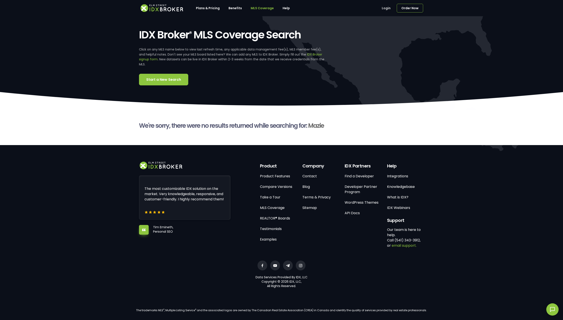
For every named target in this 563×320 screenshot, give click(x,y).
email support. (404, 245)
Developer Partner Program (361, 189)
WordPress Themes (361, 202)
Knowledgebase (401, 186)
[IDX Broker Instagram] (300, 265)
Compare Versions (276, 186)
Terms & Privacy (316, 197)
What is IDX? (397, 197)
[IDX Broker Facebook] (262, 265)
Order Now (410, 8)
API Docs (352, 213)
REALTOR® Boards (275, 218)
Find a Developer (359, 176)
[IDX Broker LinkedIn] (288, 265)
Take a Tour (270, 197)
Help (286, 8)
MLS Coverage (262, 8)
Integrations (397, 176)
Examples (268, 239)
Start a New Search (163, 79)
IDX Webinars (398, 207)
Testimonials (271, 228)
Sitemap (309, 207)
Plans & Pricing (208, 8)
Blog (306, 186)
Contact (309, 176)
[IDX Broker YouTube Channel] (275, 265)
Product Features (275, 176)
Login (386, 8)
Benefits (235, 8)
